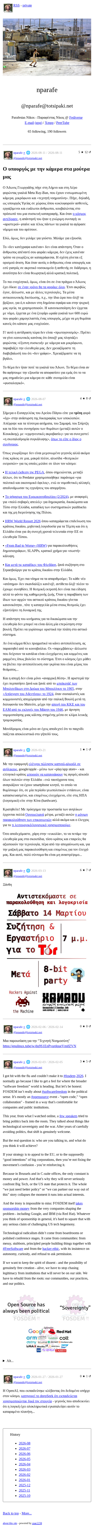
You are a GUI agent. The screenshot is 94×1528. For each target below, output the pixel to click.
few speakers (68, 1116)
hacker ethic (50, 1248)
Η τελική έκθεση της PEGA (24, 472)
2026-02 (24, 1475)
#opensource (40, 1097)
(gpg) (38, 123)
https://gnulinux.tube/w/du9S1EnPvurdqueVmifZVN (39, 1046)
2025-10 (24, 1495)
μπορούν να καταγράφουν (45, 774)
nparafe (18, 152)
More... (27, 1513)
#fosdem (69, 1076)
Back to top (11, 1513)
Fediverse (76, 117)
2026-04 (24, 1464)
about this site (10, 1523)
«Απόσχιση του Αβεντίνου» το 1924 (28, 694)
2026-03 (24, 1469)
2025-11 (24, 1490)
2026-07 (24, 1448)
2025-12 (24, 1485)
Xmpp (49, 123)
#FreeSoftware (13, 1248)
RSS (16, 5)
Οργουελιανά (34, 814)
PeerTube (62, 123)
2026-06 (24, 1454)
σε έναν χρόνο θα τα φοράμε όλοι (41, 287)
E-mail (29, 123)
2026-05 (24, 1459)
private (27, 5)
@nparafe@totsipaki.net (27, 158)
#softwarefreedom (54, 1091)
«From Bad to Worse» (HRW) (26, 545)
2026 (79, 1076)
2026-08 (24, 1443)
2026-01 (24, 1480)
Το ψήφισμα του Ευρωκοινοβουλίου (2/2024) (36, 496)
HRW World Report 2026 (23, 521)
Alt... (10, 1361)
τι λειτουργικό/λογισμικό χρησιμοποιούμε (41, 825)
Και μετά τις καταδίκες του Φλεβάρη (30, 565)
